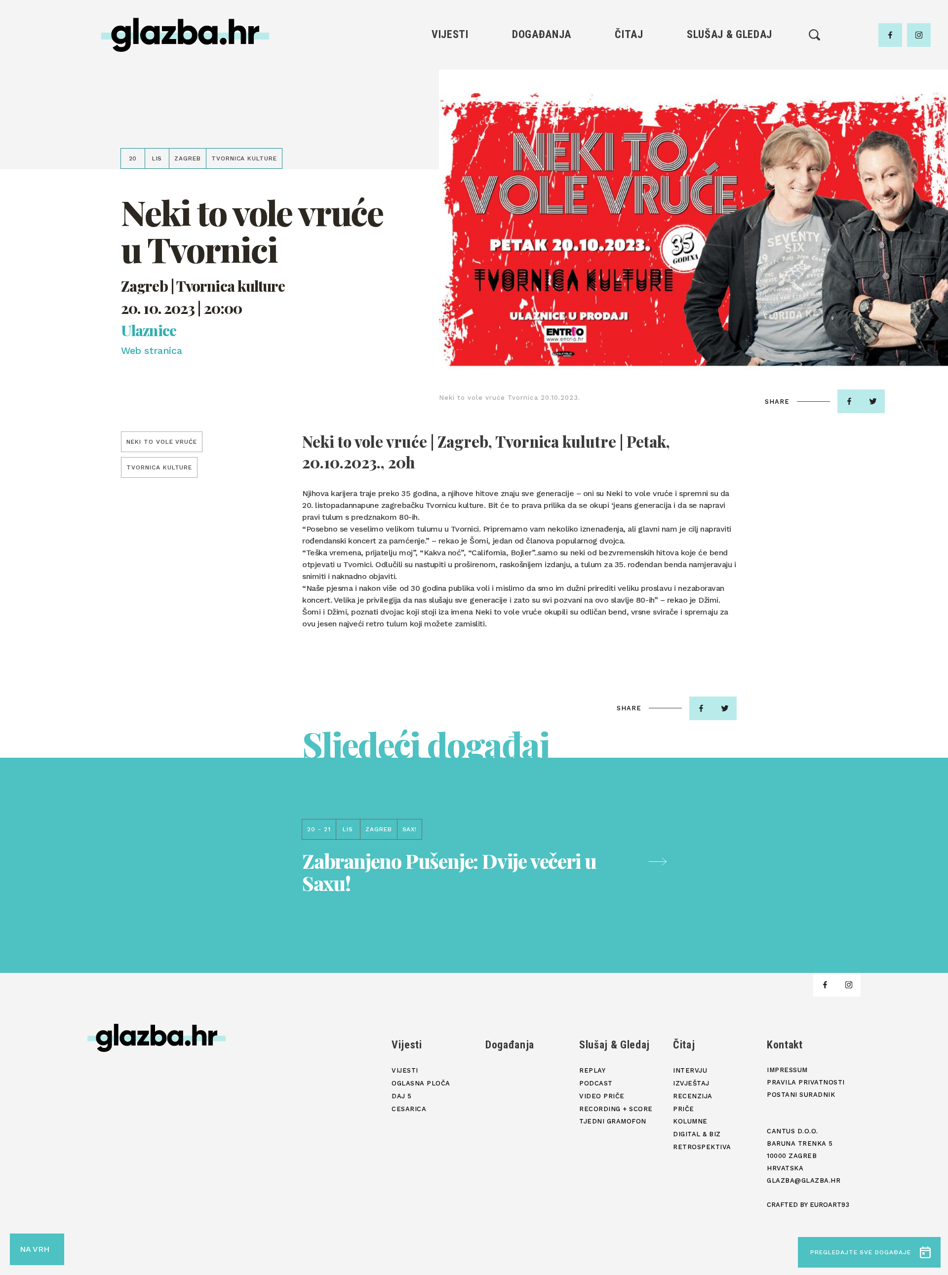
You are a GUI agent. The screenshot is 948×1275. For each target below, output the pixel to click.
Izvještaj (629, 81)
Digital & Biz (629, 148)
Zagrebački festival (450, 98)
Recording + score (729, 131)
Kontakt (785, 1045)
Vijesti (450, 34)
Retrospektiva (628, 165)
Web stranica (151, 350)
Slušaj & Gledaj (729, 34)
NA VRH (34, 1249)
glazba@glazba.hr (803, 1180)
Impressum (787, 1070)
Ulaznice (148, 330)
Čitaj (629, 34)
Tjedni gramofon (729, 81)
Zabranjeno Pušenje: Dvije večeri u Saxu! (449, 872)
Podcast (729, 98)
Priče (629, 114)
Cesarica (450, 114)
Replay (729, 64)
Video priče (729, 114)
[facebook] (890, 35)
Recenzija (629, 98)
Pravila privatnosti (806, 1082)
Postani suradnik (801, 1094)
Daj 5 (450, 131)
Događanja (541, 34)
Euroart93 (829, 1204)
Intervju (629, 64)
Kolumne (629, 131)
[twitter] (873, 401)
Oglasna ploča (450, 81)
